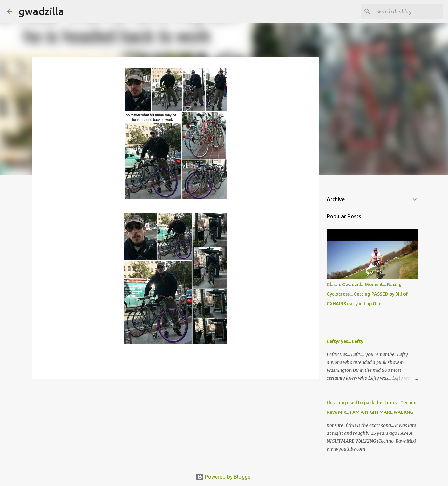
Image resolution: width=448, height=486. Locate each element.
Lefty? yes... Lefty (345, 341)
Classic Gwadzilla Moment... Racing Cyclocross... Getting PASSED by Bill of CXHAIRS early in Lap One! (367, 294)
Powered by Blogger (228, 477)
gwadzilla (41, 11)
